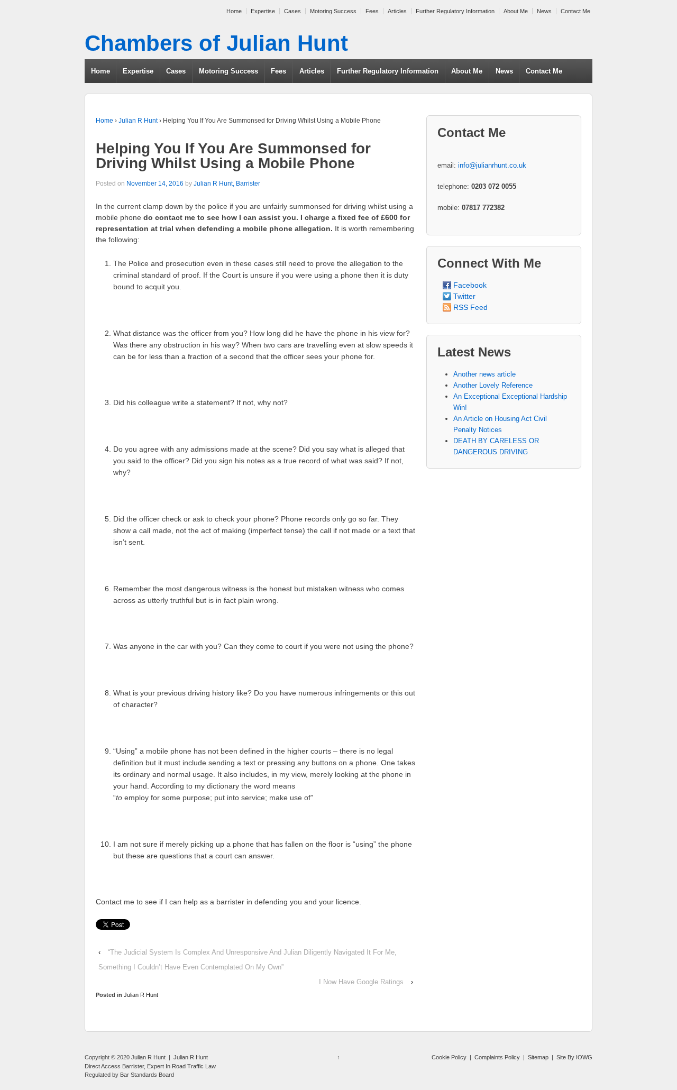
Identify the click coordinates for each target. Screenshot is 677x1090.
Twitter (464, 296)
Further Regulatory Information (455, 11)
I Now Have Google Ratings (361, 982)
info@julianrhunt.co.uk (492, 165)
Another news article (484, 374)
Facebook (470, 285)
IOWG (584, 1057)
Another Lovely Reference (493, 385)
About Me (516, 11)
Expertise (263, 11)
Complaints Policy (497, 1057)
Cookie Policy (449, 1057)
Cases (292, 11)
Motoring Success (333, 11)
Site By (566, 1057)
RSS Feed (470, 307)
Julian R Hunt (138, 120)
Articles (397, 11)
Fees (372, 11)
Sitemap (538, 1057)
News (544, 11)
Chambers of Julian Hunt (216, 43)
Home (234, 11)
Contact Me (575, 11)
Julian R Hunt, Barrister (227, 183)
